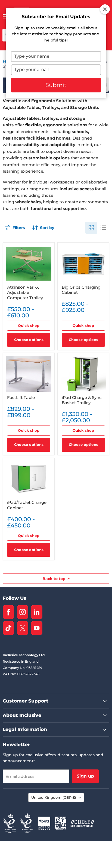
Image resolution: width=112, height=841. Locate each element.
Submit (56, 85)
